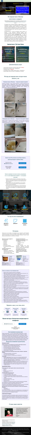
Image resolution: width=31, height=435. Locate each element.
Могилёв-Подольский (5, 423)
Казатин (10, 423)
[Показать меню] (2, 1)
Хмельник (7, 424)
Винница (13, 422)
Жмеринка (3, 424)
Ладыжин (13, 423)
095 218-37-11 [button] (16, 3)
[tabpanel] (26, 2)
